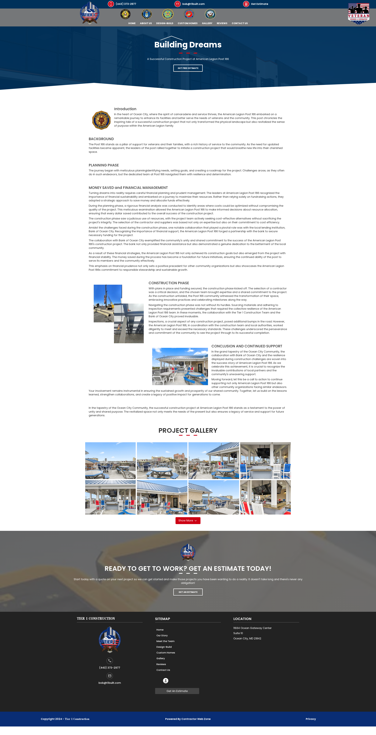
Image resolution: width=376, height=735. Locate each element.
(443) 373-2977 (126, 4)
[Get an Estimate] (246, 6)
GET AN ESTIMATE (188, 592)
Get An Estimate (177, 691)
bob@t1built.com (193, 4)
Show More (186, 520)
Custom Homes (188, 23)
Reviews (222, 23)
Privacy (311, 719)
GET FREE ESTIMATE (188, 68)
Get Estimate (259, 4)
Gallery (160, 658)
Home (132, 23)
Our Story (162, 635)
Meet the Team (165, 641)
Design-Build (164, 23)
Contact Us (240, 23)
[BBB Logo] (165, 682)
